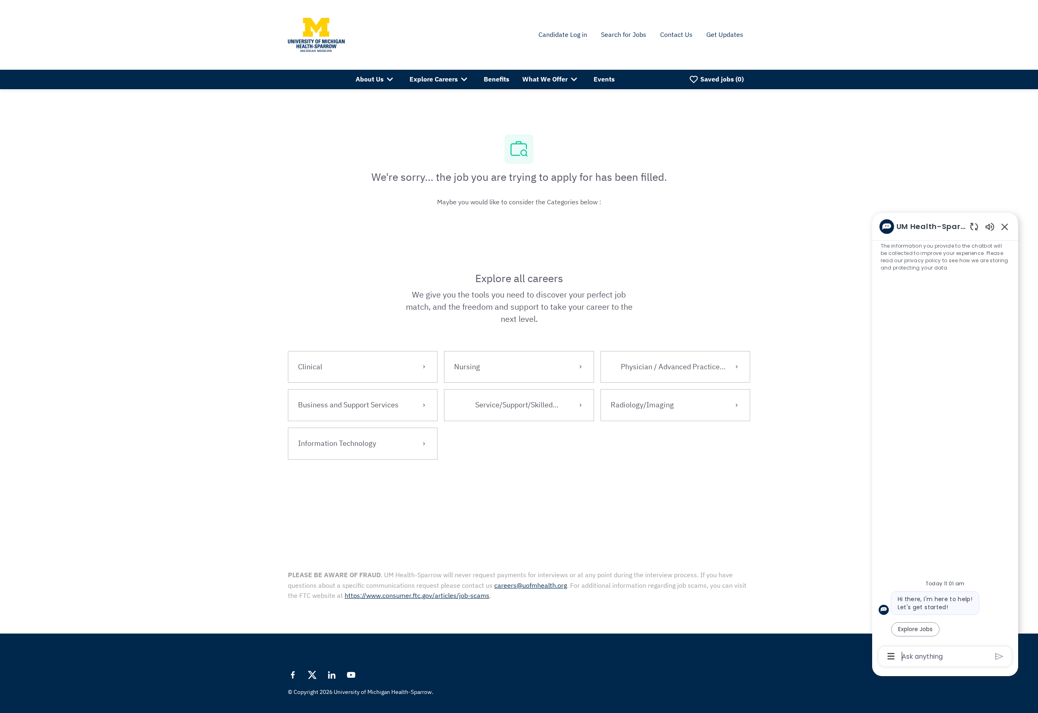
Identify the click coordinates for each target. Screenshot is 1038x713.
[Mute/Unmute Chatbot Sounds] (990, 226)
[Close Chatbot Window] (1004, 226)
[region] (945, 441)
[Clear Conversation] (974, 226)
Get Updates (724, 34)
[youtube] (351, 675)
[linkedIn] (332, 675)
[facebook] (293, 675)
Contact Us (676, 34)
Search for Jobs (623, 34)
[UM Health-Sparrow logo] (316, 34)
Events (604, 79)
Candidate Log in (562, 34)
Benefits (496, 79)
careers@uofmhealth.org (530, 585)
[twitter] (312, 675)
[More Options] (891, 656)
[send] (999, 656)
